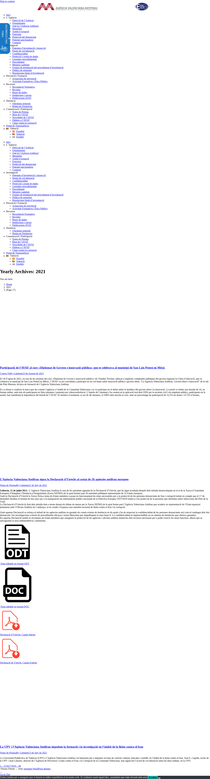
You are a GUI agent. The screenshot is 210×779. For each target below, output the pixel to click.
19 (15, 766)
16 (7, 766)
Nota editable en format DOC (14, 606)
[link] (97, 7)
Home (9, 284)
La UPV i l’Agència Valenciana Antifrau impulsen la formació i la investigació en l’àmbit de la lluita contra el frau (71, 746)
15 (5, 766)
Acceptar (153, 777)
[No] (159, 778)
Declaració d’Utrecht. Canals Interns (17, 634)
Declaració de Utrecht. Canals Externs (18, 662)
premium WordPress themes (37, 768)
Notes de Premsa (8, 485)
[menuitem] (108, 15)
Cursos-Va (5, 373)
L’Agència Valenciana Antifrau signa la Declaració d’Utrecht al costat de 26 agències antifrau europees (64, 479)
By (16, 373)
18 (12, 766)
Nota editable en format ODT (14, 563)
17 (10, 766)
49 (19, 766)
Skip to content (7, 1)
